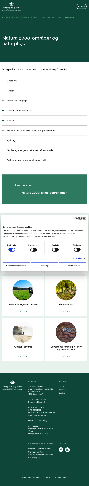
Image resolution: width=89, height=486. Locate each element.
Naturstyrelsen (34, 458)
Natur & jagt (15, 17)
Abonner (62, 389)
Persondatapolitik (61, 477)
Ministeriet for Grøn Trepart (39, 448)
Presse (61, 386)
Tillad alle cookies (72, 266)
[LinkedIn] (67, 449)
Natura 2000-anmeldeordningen (44, 192)
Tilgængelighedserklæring (30, 477)
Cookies (48, 477)
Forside (5, 17)
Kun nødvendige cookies (16, 266)
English (62, 393)
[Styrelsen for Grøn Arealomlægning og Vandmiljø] (11, 6)
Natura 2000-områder (67, 17)
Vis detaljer (77, 258)
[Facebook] (61, 449)
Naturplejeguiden (49, 17)
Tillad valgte (44, 266)
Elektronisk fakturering (37, 420)
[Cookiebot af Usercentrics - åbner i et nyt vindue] (76, 218)
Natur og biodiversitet (31, 17)
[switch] (33, 250)
